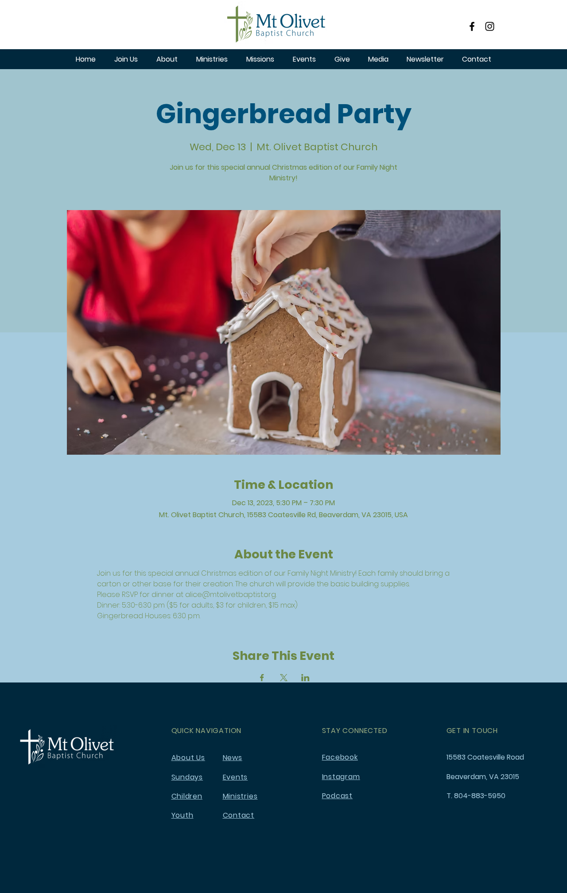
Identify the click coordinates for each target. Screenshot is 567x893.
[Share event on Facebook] (262, 677)
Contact (239, 815)
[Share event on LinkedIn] (305, 677)
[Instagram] (490, 26)
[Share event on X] (284, 677)
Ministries (240, 796)
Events (235, 777)
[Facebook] (472, 26)
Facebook (340, 757)
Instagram (341, 777)
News (232, 758)
